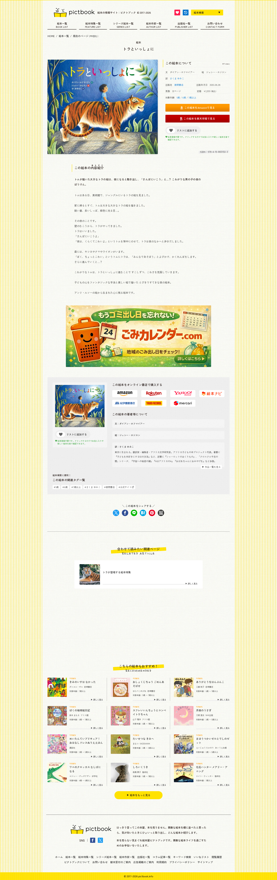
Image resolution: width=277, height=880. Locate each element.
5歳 (178, 97)
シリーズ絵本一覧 (123, 23)
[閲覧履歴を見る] (186, 12)
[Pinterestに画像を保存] (152, 513)
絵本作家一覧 (153, 23)
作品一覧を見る (213, 466)
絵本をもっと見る (140, 795)
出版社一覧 (184, 23)
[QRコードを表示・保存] (161, 513)
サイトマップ (205, 862)
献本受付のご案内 (120, 862)
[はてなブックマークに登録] (143, 513)
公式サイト (125, 487)
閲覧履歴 (217, 857)
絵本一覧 (62, 23)
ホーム (59, 857)
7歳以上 (192, 97)
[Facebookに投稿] (125, 513)
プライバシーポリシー (182, 862)
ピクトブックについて (77, 862)
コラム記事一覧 (162, 857)
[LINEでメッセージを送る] (134, 513)
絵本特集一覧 (93, 23)
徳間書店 (178, 84)
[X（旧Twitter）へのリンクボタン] (100, 840)
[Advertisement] (138, 626)
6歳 (184, 97)
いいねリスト (201, 857)
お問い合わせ (215, 23)
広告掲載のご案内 (143, 862)
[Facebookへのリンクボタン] (92, 840)
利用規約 (161, 862)
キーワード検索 (182, 857)
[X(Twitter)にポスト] (116, 513)
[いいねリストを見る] (177, 12)
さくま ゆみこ (177, 78)
